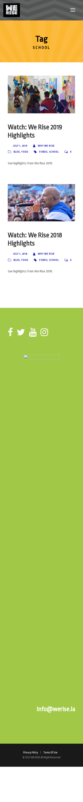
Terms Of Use (50, 752)
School (54, 151)
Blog (17, 151)
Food (24, 151)
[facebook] (10, 332)
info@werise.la (56, 709)
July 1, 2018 (20, 253)
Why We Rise (46, 145)
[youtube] (33, 332)
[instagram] (44, 332)
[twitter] (21, 332)
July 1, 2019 (20, 145)
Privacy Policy (30, 752)
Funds (43, 151)
